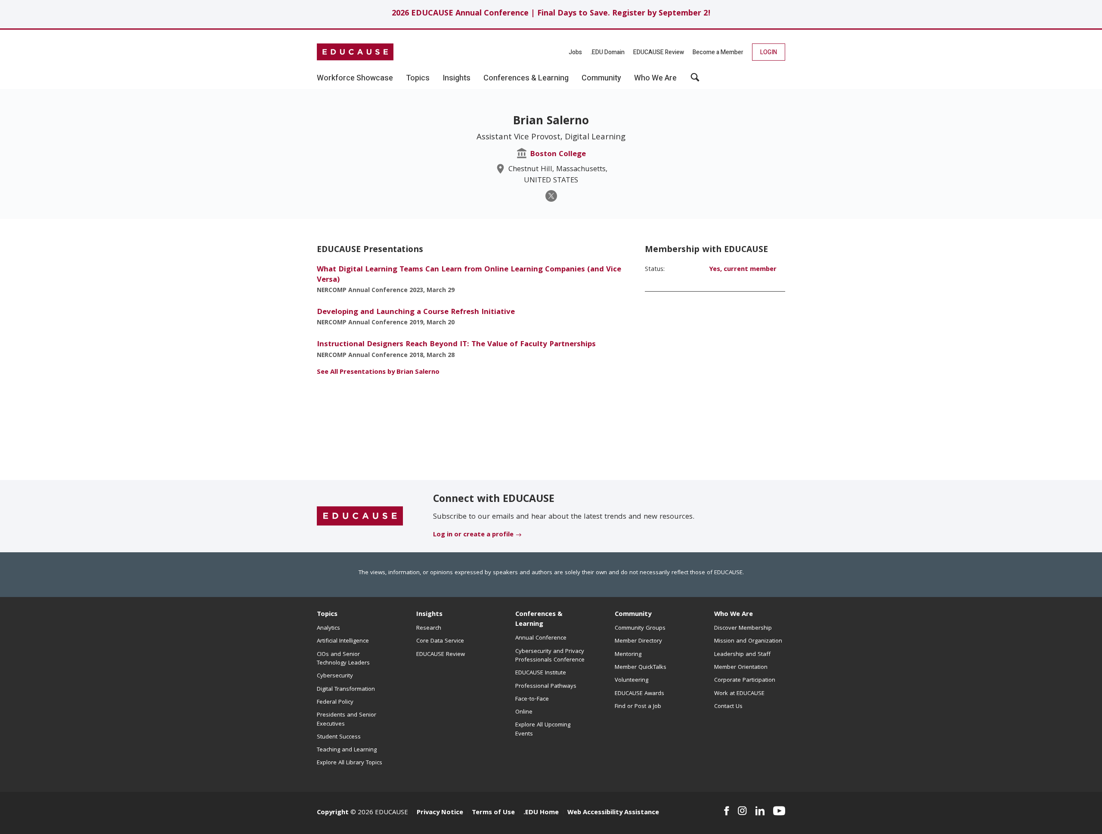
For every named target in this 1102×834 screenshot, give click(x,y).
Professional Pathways (545, 686)
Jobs (575, 52)
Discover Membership (743, 628)
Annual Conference (540, 638)
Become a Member (718, 52)
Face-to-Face (532, 699)
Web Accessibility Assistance (613, 813)
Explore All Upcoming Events (542, 729)
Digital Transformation (346, 689)
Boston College (558, 154)
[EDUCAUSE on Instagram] (742, 811)
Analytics (328, 628)
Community (633, 614)
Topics (327, 614)
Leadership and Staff (742, 654)
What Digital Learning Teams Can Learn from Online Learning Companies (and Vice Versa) (469, 275)
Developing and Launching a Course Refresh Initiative (416, 312)
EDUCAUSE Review (658, 52)
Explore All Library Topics (349, 763)
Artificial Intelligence (343, 641)
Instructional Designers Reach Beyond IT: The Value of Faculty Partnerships (456, 345)
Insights (429, 614)
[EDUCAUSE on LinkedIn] (760, 811)
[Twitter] (551, 196)
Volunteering (631, 680)
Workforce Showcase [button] (355, 78)
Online (523, 712)
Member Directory (638, 641)
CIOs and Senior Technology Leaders (343, 659)
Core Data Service (440, 641)
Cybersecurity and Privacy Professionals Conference (550, 656)
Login (768, 52)
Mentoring (628, 654)
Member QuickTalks (640, 667)
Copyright (333, 813)
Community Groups (640, 628)
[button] (695, 80)
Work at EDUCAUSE (739, 694)
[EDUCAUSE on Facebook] (726, 811)
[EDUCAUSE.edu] (355, 52)
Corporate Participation (744, 680)
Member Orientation (741, 667)
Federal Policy (335, 702)
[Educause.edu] (360, 516)
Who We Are (733, 614)
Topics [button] (418, 78)
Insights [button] (457, 78)
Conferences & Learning (539, 619)
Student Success (339, 737)
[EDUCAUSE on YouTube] (779, 811)
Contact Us (728, 706)
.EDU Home (541, 813)
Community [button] (601, 78)
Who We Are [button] (655, 78)
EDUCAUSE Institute (540, 673)
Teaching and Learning (347, 750)
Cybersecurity (335, 676)
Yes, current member (743, 269)
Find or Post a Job (638, 706)
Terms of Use (493, 813)
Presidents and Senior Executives (346, 720)
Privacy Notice (440, 813)
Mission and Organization (748, 641)
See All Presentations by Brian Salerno (378, 372)
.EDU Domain (608, 52)
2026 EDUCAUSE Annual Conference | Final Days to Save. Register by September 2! (551, 14)
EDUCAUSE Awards (639, 694)
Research (428, 628)
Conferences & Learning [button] (526, 78)
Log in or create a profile (473, 535)
